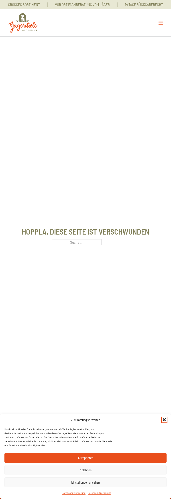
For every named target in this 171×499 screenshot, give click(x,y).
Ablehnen (86, 470)
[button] (164, 420)
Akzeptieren (85, 458)
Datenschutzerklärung (74, 492)
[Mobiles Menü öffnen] (161, 23)
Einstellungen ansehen (85, 482)
